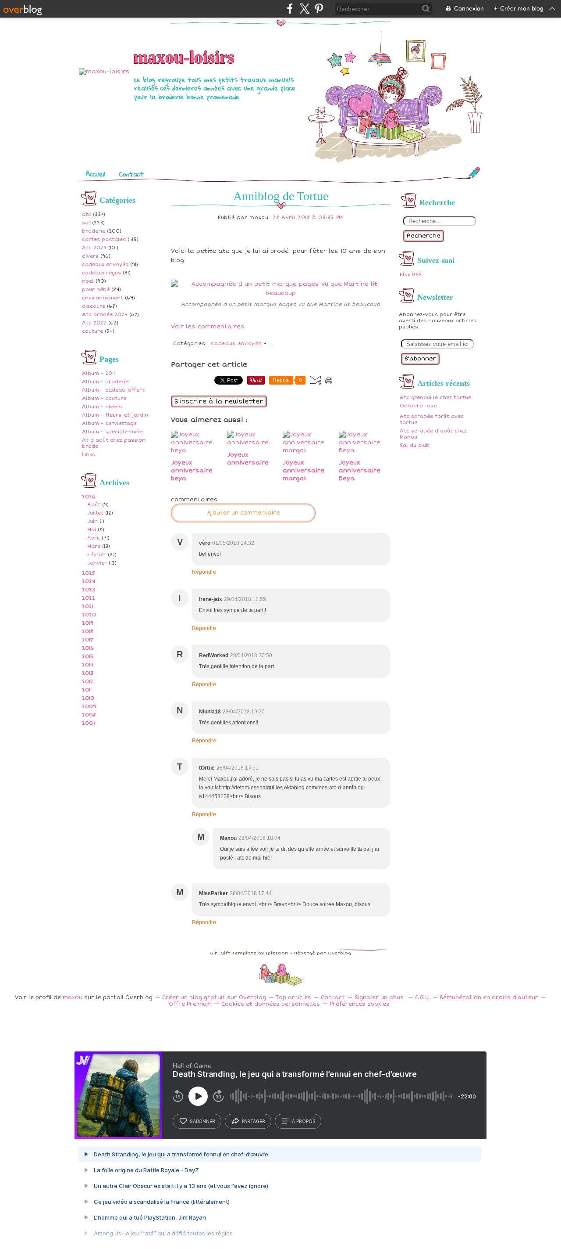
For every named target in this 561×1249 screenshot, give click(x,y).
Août (93, 505)
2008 (89, 715)
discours (93, 306)
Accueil (95, 174)
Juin (92, 521)
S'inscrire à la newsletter (218, 401)
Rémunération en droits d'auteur (489, 997)
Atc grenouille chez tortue (435, 397)
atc (86, 214)
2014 (87, 665)
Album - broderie (105, 382)
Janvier (97, 563)
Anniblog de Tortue (280, 196)
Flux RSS (411, 274)
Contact (131, 174)
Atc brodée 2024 (105, 314)
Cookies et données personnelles (270, 1004)
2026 (89, 497)
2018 (87, 631)
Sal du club (415, 445)
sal (86, 223)
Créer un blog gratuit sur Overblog (214, 997)
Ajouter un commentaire (243, 513)
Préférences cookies (360, 1004)
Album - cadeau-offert (113, 390)
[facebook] (289, 9)
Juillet (95, 513)
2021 (87, 606)
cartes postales (104, 239)
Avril (93, 538)
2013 (87, 673)
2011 (87, 690)
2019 (87, 623)
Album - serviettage (109, 423)
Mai (91, 530)
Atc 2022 (94, 323)
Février (96, 555)
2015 (87, 656)
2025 (88, 573)
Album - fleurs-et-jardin (115, 415)
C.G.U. (422, 997)
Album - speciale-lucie (112, 432)
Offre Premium (190, 1004)
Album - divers (102, 407)
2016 (88, 648)
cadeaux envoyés (105, 264)
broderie (93, 231)
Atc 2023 (94, 248)
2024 (88, 581)
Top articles (293, 997)
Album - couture (104, 398)
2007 (89, 723)
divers (90, 256)
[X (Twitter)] (304, 9)
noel (88, 281)
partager (253, 1121)
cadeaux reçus (101, 273)
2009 (89, 706)
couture (92, 331)
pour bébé (96, 289)
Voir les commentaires (208, 326)
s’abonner (202, 1121)
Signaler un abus (380, 997)
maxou (72, 997)
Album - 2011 (98, 373)
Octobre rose (418, 406)
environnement (102, 298)
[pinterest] (318, 9)
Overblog (339, 953)
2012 (87, 681)
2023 (88, 590)
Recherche (423, 235)
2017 (87, 640)
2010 (88, 698)
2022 (88, 598)
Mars (93, 546)
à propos (303, 1121)
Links (88, 454)
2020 (89, 615)
